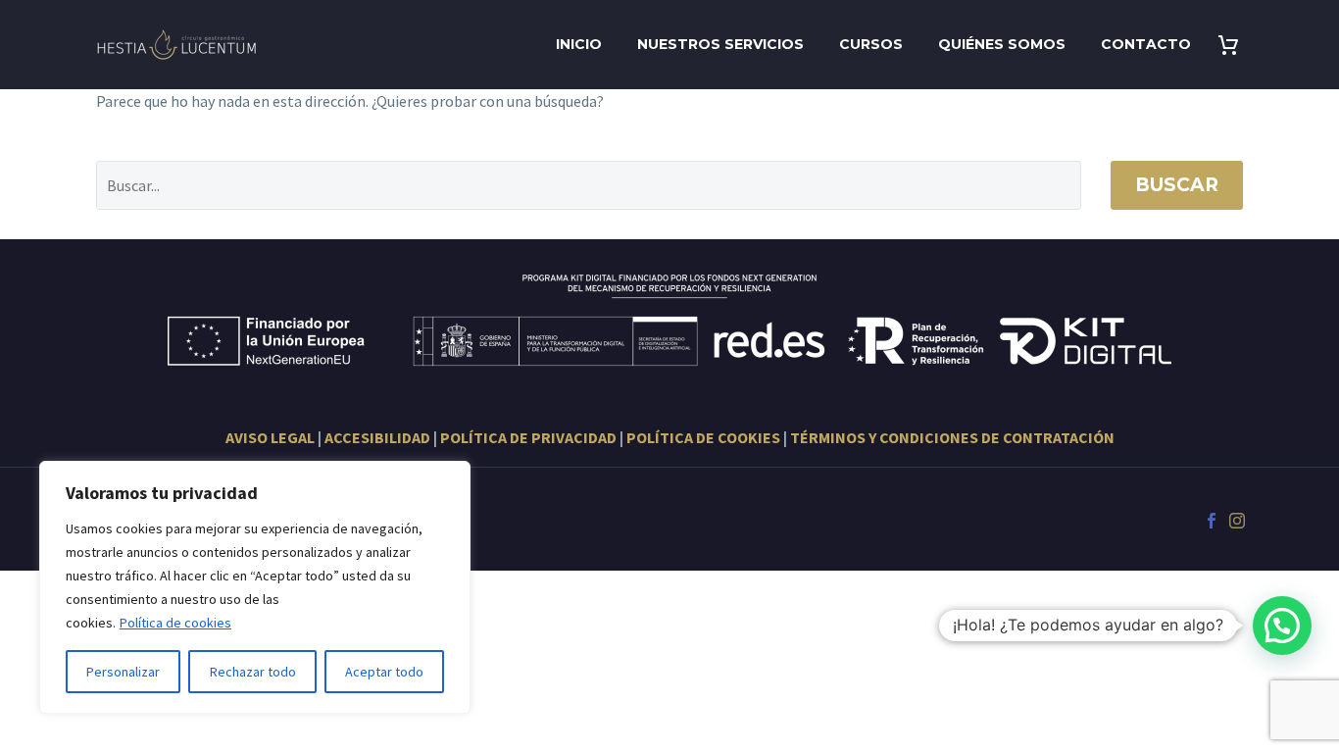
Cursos (871, 44)
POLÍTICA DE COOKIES (703, 437)
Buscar (1176, 185)
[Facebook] (1211, 520)
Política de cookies (175, 622)
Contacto (1146, 44)
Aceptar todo (384, 671)
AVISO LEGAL (270, 437)
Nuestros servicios (720, 44)
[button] (1282, 625)
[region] (255, 587)
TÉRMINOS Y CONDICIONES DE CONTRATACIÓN (952, 437)
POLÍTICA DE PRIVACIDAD (528, 437)
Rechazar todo (253, 671)
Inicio (579, 44)
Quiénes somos (1002, 44)
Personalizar (123, 671)
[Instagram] (1237, 520)
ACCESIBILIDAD (377, 437)
